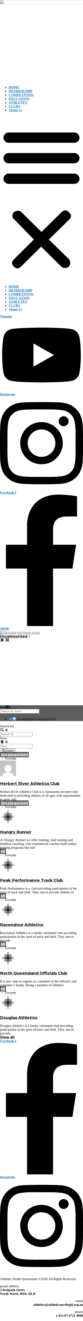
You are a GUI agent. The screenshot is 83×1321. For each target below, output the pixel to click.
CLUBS (14, 106)
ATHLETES (18, 102)
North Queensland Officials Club (33, 973)
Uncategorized (13, 636)
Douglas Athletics (18, 1017)
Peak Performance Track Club (31, 880)
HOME (14, 87)
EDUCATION (19, 98)
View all (7, 1037)
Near (3, 738)
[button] (41, 198)
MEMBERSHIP (20, 91)
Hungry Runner (15, 832)
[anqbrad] (8, 775)
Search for (7, 726)
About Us (15, 110)
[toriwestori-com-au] (8, 824)
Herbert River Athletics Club (30, 783)
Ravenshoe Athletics (21, 924)
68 (3, 851)
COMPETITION (21, 95)
